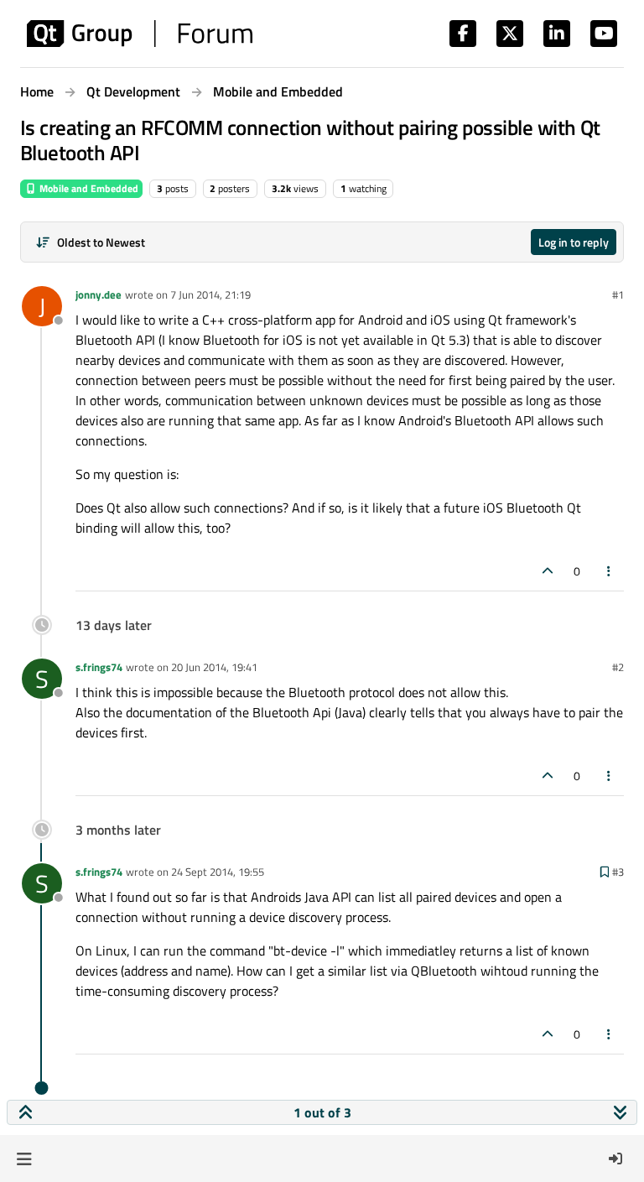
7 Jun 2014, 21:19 (210, 294)
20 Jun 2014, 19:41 (214, 667)
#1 (618, 294)
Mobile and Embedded (87, 188)
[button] (24, 1158)
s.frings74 (98, 667)
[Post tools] (610, 571)
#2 (618, 667)
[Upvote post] (547, 571)
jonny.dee (98, 294)
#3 (618, 871)
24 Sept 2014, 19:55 (217, 871)
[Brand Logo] (139, 33)
